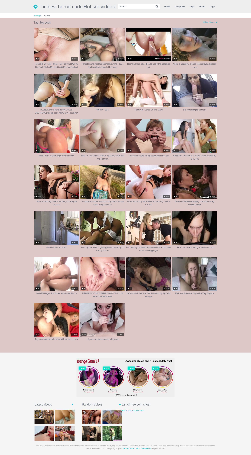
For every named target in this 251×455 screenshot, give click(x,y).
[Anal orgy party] (91, 417)
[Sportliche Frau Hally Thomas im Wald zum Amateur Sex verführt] (112, 433)
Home (167, 6)
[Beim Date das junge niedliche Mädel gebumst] (112, 417)
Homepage (37, 15)
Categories (180, 6)
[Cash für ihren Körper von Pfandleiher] (44, 417)
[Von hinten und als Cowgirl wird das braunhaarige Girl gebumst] (65, 417)
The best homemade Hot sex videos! (77, 6)
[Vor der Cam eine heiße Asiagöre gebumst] (44, 433)
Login (212, 6)
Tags (192, 6)
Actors (202, 6)
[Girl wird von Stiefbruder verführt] (65, 433)
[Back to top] (244, 446)
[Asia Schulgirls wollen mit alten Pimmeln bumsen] (91, 433)
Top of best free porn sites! (133, 410)
